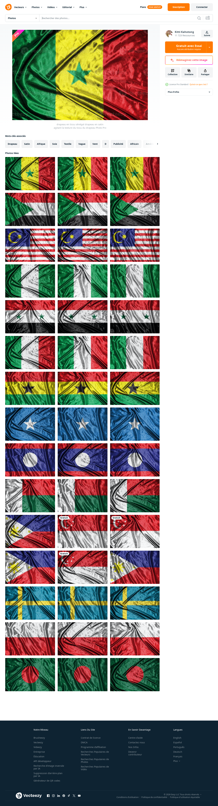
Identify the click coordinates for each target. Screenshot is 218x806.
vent (95, 143)
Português (178, 747)
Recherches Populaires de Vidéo (95, 768)
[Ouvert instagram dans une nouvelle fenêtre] (53, 795)
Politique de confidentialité (154, 797)
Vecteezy (38, 742)
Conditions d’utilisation (128, 797)
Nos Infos (133, 747)
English (177, 737)
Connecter (202, 7)
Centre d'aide (135, 737)
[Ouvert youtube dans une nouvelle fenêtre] (79, 795)
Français (177, 756)
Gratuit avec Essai (189, 47)
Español (177, 742)
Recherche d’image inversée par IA (49, 767)
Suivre (207, 35)
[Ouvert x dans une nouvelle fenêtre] (74, 795)
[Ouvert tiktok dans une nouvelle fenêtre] (69, 795)
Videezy (38, 747)
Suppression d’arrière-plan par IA (48, 774)
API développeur (42, 761)
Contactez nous (136, 742)
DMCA (84, 742)
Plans (143, 7)
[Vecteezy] (8, 7)
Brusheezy (39, 737)
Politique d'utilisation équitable (185, 797)
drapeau (12, 143)
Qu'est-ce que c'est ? (199, 84)
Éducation (39, 756)
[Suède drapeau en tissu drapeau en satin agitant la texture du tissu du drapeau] (30, 603)
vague (81, 143)
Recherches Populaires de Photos (95, 760)
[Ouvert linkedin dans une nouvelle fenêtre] (58, 795)
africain (134, 143)
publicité (118, 143)
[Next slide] (155, 144)
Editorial (67, 7)
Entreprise (39, 751)
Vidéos (51, 7)
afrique (41, 143)
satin (27, 143)
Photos (36, 7)
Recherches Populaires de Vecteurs (95, 753)
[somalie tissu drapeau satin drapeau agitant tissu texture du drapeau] (30, 424)
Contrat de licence (91, 737)
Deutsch (177, 751)
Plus (82, 7)
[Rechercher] (199, 18)
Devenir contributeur (135, 753)
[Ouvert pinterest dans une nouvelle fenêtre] (63, 795)
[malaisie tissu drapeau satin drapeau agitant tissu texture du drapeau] (30, 245)
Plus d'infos (173, 92)
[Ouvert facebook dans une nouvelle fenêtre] (48, 795)
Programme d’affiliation (93, 747)
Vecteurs (19, 7)
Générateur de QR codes (47, 780)
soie (54, 143)
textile (67, 143)
